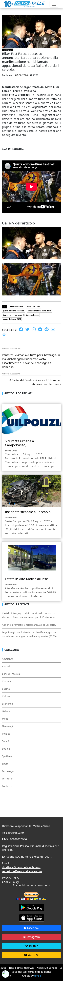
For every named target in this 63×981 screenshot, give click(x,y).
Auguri (6, 666)
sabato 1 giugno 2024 (12, 319)
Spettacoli (7, 756)
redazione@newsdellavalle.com (22, 871)
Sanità (5, 741)
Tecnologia (8, 771)
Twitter (33, 946)
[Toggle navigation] (54, 4)
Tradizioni (7, 786)
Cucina (6, 688)
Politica (6, 733)
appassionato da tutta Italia (39, 311)
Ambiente (7, 658)
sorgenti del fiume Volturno (27, 315)
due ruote (7, 315)
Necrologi (7, 726)
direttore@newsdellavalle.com (21, 867)
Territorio (7, 778)
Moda (5, 718)
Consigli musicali (11, 673)
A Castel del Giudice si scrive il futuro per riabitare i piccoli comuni (35, 382)
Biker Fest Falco (16, 306)
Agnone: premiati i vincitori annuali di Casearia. (29, 624)
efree (37, 976)
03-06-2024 (21, 75)
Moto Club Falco (33, 306)
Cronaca (8, 50)
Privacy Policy (10, 878)
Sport (5, 763)
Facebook (32, 928)
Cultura (6, 696)
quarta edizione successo (13, 311)
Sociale (6, 748)
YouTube (33, 955)
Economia (7, 703)
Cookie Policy (10, 882)
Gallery (6, 711)
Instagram (33, 937)
